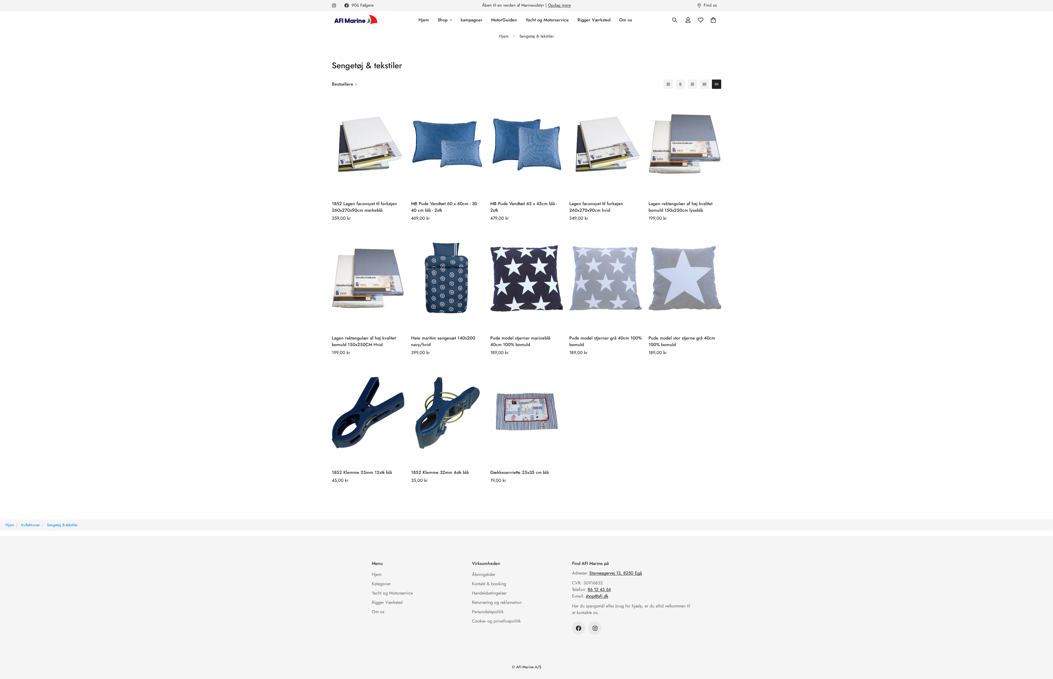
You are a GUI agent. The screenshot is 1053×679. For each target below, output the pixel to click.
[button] (713, 20)
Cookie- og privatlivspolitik (496, 621)
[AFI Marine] (355, 20)
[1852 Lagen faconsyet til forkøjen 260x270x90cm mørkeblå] (368, 143)
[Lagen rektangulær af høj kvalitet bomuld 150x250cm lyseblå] (685, 143)
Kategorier (381, 584)
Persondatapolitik (487, 612)
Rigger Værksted (594, 20)
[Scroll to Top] (1042, 649)
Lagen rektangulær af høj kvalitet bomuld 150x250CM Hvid (364, 341)
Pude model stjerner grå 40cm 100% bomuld (605, 341)
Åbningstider (483, 574)
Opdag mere (559, 5)
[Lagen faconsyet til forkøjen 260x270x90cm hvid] (605, 143)
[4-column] (704, 84)
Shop (443, 20)
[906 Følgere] (578, 628)
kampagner (471, 20)
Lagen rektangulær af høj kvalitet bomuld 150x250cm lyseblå (680, 206)
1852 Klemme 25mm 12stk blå (362, 472)
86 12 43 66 (599, 589)
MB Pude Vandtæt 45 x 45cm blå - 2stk (523, 206)
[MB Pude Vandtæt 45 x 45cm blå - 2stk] (526, 143)
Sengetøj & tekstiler (62, 525)
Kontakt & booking (489, 584)
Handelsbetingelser (489, 593)
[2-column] (680, 84)
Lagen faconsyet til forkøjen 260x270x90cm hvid (596, 206)
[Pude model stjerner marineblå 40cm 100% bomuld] (526, 278)
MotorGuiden (504, 20)
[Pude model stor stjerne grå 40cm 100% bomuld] (685, 278)
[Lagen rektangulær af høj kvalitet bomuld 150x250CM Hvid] (368, 278)
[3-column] (692, 84)
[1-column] (668, 84)
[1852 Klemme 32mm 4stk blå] (447, 412)
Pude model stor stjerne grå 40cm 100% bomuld (682, 341)
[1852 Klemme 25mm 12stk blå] (368, 412)
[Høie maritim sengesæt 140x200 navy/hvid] (447, 278)
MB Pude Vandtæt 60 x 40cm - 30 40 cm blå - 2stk (444, 206)
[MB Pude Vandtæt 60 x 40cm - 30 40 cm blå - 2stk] (447, 143)
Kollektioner (30, 525)
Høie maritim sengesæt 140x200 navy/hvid (443, 341)
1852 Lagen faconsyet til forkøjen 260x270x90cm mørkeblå (364, 206)
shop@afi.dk (597, 596)
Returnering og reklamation (497, 602)
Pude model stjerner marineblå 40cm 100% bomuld (520, 341)
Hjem (423, 20)
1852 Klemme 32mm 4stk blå (440, 472)
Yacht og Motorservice (547, 20)
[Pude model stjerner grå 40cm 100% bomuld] (605, 278)
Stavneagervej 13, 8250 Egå (615, 573)
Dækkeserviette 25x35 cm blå (519, 472)
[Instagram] (334, 5)
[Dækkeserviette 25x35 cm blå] (526, 412)
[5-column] (716, 84)
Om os (625, 20)
